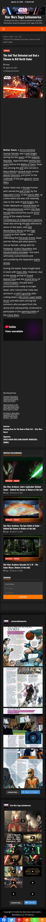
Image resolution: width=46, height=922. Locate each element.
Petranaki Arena (26, 237)
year (30, 194)
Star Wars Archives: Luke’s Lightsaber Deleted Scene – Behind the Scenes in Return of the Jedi (23, 488)
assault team (24, 171)
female (14, 153)
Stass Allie (22, 271)
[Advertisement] (23, 125)
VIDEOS (6, 51)
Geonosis (15, 175)
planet (6, 175)
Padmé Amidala (19, 252)
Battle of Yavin (28, 164)
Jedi (21, 167)
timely (13, 275)
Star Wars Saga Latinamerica (23, 17)
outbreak (8, 178)
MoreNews (16, 915)
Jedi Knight (31, 153)
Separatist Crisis (11, 194)
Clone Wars (13, 315)
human (7, 153)
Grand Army (31, 279)
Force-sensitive (27, 149)
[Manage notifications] (5, 917)
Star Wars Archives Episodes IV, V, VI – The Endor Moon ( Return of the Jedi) (20, 566)
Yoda (13, 279)
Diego (7, 64)
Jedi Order (25, 191)
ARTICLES (9, 481)
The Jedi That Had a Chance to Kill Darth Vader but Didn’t (10, 398)
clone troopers (10, 282)
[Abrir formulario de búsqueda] (42, 29)
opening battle (28, 311)
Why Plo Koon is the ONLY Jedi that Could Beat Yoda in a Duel (11, 407)
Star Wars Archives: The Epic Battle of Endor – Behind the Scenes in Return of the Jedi (22, 527)
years (21, 157)
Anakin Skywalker (23, 248)
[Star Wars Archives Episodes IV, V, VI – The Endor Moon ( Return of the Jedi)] (23, 548)
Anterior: (22, 429)
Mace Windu (9, 171)
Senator (7, 252)
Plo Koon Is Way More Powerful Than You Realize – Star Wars (11, 415)
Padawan (8, 248)
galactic (28, 178)
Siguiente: (20, 439)
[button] (3, 29)
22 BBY (35, 194)
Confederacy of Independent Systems (22, 219)
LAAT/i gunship (23, 293)
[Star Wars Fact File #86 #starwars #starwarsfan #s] (23, 646)
